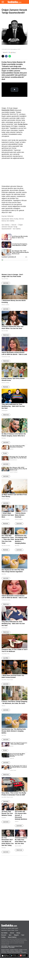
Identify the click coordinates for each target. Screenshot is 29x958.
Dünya (18, 932)
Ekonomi (3, 935)
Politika (3, 937)
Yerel (22, 935)
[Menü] (3, 2)
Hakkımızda (4, 930)
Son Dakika (4, 932)
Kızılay (20, 124)
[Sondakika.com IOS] (5, 955)
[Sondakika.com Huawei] (23, 955)
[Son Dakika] (14, 2)
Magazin (16, 935)
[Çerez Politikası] (10, 951)
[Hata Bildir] (23, 952)
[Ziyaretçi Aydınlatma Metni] (13, 952)
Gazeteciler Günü (8, 110)
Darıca (25, 124)
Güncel (12, 932)
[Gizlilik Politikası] (14, 949)
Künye (16, 930)
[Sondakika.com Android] (14, 955)
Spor (10, 935)
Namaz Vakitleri (12, 937)
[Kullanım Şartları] (5, 949)
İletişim (12, 930)
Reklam (9, 930)
